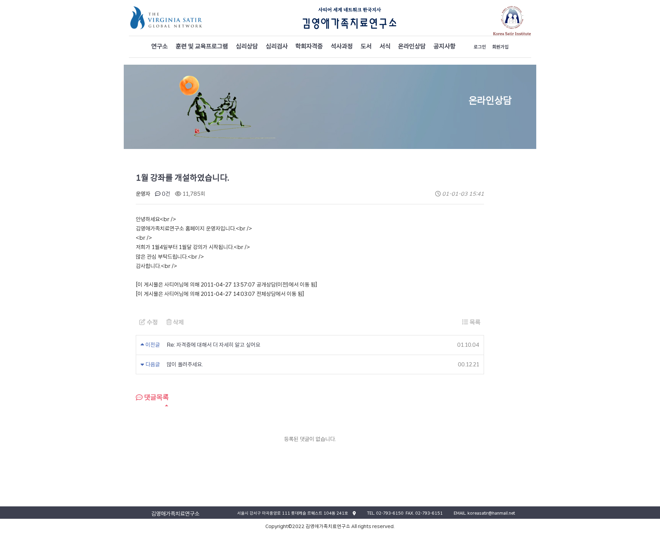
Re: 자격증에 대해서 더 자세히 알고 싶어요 (213, 344)
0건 (165, 193)
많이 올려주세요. (185, 364)
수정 (151, 322)
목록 (474, 322)
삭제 (178, 322)
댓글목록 (156, 397)
